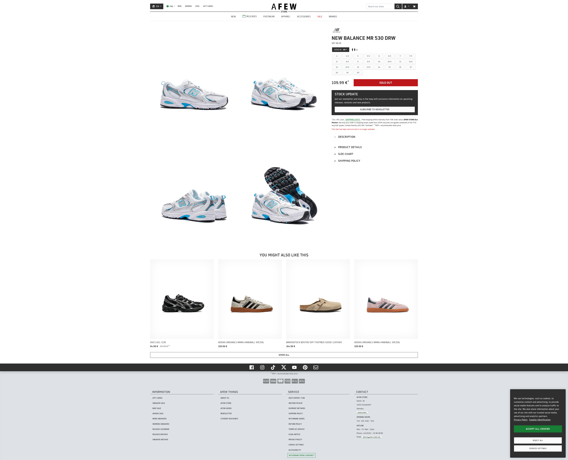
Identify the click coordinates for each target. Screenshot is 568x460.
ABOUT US (225, 398)
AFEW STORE (284, 7)
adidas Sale (158, 413)
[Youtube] (294, 367)
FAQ (171, 6)
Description (346, 136)
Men (179, 6)
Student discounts (229, 419)
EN (158, 6)
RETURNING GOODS (297, 419)
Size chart (345, 154)
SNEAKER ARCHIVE (160, 439)
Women (188, 6)
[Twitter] (284, 367)
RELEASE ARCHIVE (160, 434)
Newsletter (226, 413)
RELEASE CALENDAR (161, 429)
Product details (349, 147)
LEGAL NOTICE (294, 434)
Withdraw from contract (301, 455)
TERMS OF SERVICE (297, 429)
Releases (251, 16)
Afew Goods (226, 408)
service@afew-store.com (371, 437)
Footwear (269, 16)
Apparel (285, 16)
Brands (333, 16)
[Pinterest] (305, 367)
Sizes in (340, 49)
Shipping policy (348, 160)
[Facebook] (251, 367)
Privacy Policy (521, 419)
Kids (197, 6)
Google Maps (362, 412)
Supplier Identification (540, 419)
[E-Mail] (316, 367)
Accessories (304, 16)
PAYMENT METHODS (297, 408)
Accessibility (295, 450)
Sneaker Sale (159, 403)
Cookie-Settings (296, 445)
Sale (319, 16)
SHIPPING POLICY (296, 413)
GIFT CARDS (208, 6)
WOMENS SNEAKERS (161, 424)
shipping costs (352, 119)
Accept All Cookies (538, 428)
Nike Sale (157, 408)
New (233, 16)
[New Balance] (336, 30)
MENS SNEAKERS (160, 419)
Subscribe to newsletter (374, 109)
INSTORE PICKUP (295, 403)
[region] (538, 423)
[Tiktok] (273, 367)
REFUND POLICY (295, 424)
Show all (284, 354)
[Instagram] (262, 367)
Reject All (538, 440)
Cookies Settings (538, 448)
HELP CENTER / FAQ (297, 398)
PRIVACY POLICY (295, 439)
